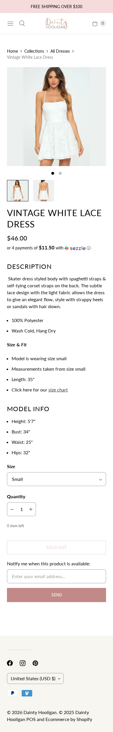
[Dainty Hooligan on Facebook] (13, 663)
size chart (58, 389)
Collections (34, 51)
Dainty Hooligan (40, 712)
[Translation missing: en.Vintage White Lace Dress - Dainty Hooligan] (17, 190)
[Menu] (10, 23)
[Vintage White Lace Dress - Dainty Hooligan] (56, 116)
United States (33, 678)
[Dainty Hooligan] (56, 24)
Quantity (16, 496)
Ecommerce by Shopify (68, 719)
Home (12, 51)
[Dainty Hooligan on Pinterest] (38, 663)
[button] (56, 248)
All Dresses (60, 51)
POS (31, 719)
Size (11, 466)
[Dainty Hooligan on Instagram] (26, 663)
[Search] (22, 23)
